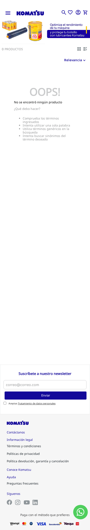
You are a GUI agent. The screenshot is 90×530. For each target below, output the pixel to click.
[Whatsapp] (80, 512)
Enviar (45, 395)
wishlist (70, 12)
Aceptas (32, 403)
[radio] (79, 49)
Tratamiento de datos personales (36, 403)
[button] (64, 12)
